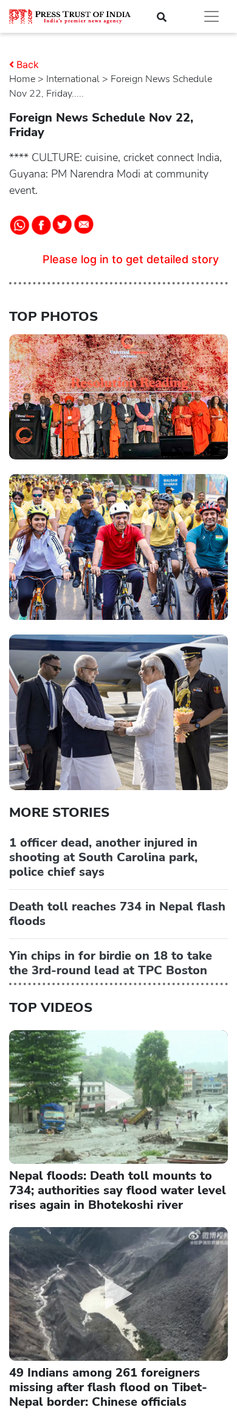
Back (27, 64)
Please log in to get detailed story (131, 259)
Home (22, 79)
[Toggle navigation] (211, 16)
